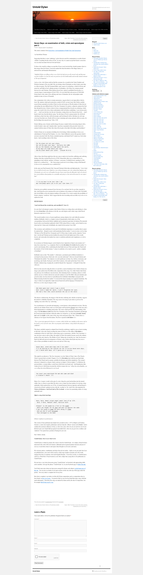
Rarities (95, 150)
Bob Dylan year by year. (47, 482)
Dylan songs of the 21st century (83, 32)
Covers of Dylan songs (98, 111)
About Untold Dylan (98, 97)
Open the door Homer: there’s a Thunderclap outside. (46, 38)
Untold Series (96, 159)
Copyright (95, 110)
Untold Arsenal (97, 44)
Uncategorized (48, 502)
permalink (61, 502)
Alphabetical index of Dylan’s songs (68, 29)
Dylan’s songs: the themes (99, 129)
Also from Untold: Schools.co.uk (100, 43)
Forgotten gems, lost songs (99, 134)
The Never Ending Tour (39, 29)
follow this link (82, 464)
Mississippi (96, 143)
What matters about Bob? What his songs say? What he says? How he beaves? (100, 59)
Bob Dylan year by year (84, 29)
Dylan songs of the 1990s (68, 32)
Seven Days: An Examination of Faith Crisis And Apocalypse (64, 50)
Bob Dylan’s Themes (98, 109)
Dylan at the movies (97, 113)
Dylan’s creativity (97, 125)
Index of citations (97, 135)
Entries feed (96, 50)
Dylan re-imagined (97, 116)
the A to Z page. (46, 478)
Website (36, 548)
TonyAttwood (50, 47)
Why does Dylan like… (98, 162)
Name (36, 538)
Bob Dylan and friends (98, 104)
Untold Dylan (40, 7)
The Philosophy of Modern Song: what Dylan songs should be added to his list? (101, 64)
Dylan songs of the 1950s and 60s (99, 29)
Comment (36, 519)
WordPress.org (96, 53)
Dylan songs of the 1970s (40, 32)
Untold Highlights (97, 158)
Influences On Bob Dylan (99, 138)
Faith (94, 131)
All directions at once (98, 100)
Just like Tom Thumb (98, 140)
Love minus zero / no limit (99, 141)
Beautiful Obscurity (97, 103)
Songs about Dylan (97, 155)
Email (35, 543)
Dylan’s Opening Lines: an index (100, 128)
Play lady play (96, 146)
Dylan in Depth (97, 114)
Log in (95, 49)
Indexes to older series (52, 29)
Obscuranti (96, 144)
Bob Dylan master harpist (99, 106)
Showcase (95, 153)
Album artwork (97, 98)
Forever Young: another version (100, 70)
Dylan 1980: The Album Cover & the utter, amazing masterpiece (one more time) (76, 38)
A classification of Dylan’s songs (100, 95)
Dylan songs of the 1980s (54, 32)
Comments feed (97, 52)
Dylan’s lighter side (97, 126)
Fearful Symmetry (97, 132)
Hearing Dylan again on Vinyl (99, 86)
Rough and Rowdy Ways (98, 152)
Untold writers (96, 161)
